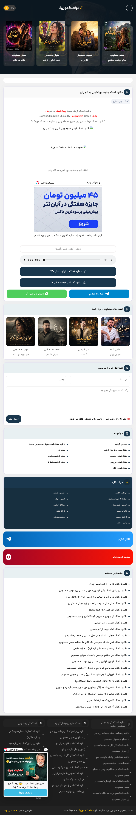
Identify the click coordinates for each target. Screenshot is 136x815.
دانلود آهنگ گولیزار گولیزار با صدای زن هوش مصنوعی (99, 661)
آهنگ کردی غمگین (56, 456)
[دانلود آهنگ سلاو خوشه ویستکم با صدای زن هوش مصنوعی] (117, 36)
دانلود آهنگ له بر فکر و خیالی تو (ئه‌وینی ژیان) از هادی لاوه (96, 597)
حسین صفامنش (119, 505)
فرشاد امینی (121, 517)
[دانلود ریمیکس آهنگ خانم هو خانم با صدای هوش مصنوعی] (19, 36)
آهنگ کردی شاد (120, 468)
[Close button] (46, 749)
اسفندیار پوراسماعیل (117, 499)
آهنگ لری (61, 450)
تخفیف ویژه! (25, 793)
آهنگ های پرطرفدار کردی (115, 450)
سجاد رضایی (59, 505)
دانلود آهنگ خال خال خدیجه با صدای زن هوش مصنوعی (97, 603)
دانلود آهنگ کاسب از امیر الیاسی (110, 623)
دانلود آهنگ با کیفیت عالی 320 (66, 271)
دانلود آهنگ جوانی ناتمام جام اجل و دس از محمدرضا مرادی (96, 636)
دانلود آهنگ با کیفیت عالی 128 (65, 283)
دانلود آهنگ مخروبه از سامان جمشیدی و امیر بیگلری (100, 694)
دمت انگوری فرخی (51, 57)
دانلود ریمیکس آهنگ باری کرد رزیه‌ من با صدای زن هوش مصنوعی (93, 590)
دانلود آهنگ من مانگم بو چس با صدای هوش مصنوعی (98, 655)
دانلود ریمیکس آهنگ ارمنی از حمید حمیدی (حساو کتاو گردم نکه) (24, 746)
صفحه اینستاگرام (121, 557)
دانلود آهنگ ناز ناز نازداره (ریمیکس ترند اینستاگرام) (101, 681)
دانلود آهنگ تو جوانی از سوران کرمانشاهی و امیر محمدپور (97, 616)
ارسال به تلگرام (96, 294)
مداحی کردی (121, 444)
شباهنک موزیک (86, 811)
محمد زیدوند (10, 811)
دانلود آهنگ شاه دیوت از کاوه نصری (108, 629)
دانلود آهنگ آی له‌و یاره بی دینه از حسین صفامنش (101, 707)
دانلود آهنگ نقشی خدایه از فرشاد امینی (107, 700)
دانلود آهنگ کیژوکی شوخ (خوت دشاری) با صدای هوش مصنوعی (94, 674)
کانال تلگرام (124, 539)
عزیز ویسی (122, 511)
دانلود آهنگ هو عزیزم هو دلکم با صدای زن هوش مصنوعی (97, 668)
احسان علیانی (59, 493)
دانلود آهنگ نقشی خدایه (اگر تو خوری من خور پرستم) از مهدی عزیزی (91, 687)
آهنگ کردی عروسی (118, 462)
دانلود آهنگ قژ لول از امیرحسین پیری (108, 584)
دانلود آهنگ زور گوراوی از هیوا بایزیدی (107, 610)
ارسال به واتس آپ (35, 294)
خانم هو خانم (19, 57)
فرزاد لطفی (60, 511)
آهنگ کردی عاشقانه (56, 462)
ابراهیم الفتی (121, 493)
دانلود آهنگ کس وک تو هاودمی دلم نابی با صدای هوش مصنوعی (93, 642)
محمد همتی (59, 517)
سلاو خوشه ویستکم (117, 57)
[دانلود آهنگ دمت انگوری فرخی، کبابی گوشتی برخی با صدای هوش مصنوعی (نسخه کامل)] (52, 36)
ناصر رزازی (122, 523)
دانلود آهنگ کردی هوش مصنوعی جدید (47, 444)
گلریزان (84, 57)
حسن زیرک (60, 499)
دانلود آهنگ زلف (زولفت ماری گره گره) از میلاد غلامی (100, 649)
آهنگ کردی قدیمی (118, 456)
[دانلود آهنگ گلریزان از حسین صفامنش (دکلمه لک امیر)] (84, 36)
